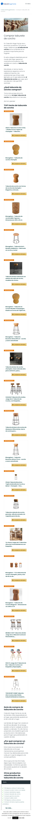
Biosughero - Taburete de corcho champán (14, 159)
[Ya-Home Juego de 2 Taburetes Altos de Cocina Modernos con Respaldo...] (16, 534)
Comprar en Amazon (19, 135)
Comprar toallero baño (10, 798)
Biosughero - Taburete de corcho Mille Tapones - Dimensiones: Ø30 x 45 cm (14, 218)
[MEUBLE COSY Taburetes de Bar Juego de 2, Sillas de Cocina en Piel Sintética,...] (16, 624)
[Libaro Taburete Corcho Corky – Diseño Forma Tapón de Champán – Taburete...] (16, 119)
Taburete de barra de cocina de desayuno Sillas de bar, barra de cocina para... (16, 429)
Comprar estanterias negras (12, 792)
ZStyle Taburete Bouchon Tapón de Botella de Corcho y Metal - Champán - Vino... (15, 484)
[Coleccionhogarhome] (8, 3)
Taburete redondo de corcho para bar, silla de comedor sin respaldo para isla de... (15, 514)
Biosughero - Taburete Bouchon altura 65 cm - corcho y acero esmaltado (16, 338)
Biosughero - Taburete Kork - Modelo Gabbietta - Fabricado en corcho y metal (16, 248)
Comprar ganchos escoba (11, 796)
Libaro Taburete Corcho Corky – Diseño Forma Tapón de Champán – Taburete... (15, 129)
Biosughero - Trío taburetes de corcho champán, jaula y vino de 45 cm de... (16, 574)
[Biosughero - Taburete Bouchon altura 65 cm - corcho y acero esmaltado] (16, 328)
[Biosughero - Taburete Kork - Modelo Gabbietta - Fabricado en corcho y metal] (16, 238)
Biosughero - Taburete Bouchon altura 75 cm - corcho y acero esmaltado (16, 459)
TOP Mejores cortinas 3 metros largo (14, 788)
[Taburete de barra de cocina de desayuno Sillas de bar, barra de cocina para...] (16, 419)
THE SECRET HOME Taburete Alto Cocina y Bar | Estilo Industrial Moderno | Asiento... (15, 695)
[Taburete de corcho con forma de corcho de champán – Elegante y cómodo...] (16, 178)
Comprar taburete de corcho (12, 794)
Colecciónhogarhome (8, 10)
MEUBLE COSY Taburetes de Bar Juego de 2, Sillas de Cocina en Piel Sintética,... (16, 635)
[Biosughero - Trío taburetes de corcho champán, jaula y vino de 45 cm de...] (16, 564)
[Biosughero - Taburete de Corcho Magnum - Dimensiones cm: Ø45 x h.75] (16, 594)
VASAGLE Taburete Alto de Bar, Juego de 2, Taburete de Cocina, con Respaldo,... (16, 399)
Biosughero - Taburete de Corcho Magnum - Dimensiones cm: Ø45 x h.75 (16, 604)
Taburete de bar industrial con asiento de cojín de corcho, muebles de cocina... (16, 278)
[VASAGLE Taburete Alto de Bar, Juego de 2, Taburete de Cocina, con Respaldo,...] (16, 389)
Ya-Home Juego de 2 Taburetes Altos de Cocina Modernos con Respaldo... (16, 544)
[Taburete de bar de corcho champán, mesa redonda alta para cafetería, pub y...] (16, 359)
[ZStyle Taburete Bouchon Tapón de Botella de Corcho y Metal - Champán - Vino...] (16, 476)
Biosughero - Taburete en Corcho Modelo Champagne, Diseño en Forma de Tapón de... (16, 308)
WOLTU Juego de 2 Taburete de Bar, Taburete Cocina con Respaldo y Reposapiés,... (16, 665)
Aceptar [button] (15, 818)
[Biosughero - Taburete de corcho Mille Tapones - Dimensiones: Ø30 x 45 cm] (16, 208)
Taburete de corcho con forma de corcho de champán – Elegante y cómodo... (16, 188)
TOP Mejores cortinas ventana (12, 800)
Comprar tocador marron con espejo (14, 790)
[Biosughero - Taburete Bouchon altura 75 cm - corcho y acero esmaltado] (16, 449)
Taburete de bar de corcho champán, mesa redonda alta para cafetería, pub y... (16, 369)
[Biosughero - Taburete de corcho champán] (16, 149)
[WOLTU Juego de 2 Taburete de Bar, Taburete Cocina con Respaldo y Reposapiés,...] (16, 655)
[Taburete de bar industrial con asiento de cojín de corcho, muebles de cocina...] (16, 268)
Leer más (21, 818)
